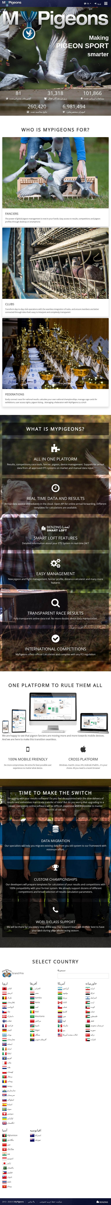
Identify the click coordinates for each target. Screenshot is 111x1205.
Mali (37, 1011)
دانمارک (10, 1016)
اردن (92, 1002)
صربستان (11, 1095)
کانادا (64, 1002)
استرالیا (38, 1135)
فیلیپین (9, 1172)
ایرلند (9, 1048)
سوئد (9, 1109)
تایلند (9, 1181)
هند (8, 1154)
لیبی (36, 1007)
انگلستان (10, 1123)
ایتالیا (9, 1053)
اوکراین (10, 1118)
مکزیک (65, 1025)
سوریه (93, 1030)
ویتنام (9, 1186)
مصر (37, 993)
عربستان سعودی (97, 1025)
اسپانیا (9, 1104)
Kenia (37, 1002)
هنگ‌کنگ (10, 1149)
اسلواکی (10, 1099)
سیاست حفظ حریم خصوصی (51, 1201)
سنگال (37, 1034)
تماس (30, 1201)
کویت (92, 1007)
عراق (92, 993)
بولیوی (65, 993)
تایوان (9, 1177)
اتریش (9, 993)
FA (88, 3)
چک (8, 1011)
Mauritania (39, 1016)
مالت (9, 1062)
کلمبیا (64, 1011)
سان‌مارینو (11, 1090)
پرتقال (9, 1076)
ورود (99, 3)
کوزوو (9, 1058)
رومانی (10, 1081)
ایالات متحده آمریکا (70, 1034)
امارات (93, 1039)
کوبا (64, 1021)
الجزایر (37, 988)
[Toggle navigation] (106, 3)
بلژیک (9, 997)
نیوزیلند (38, 1140)
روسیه (9, 1086)
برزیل (64, 997)
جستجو (62, 970)
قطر (92, 1021)
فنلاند (9, 1021)
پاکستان (10, 1167)
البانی (9, 988)
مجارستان (11, 1039)
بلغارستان (11, 1002)
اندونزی (10, 1158)
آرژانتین (65, 988)
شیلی (64, 1007)
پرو (63, 1030)
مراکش (38, 1021)
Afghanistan (12, 1135)
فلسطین (93, 1016)
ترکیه (92, 1034)
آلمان (9, 1030)
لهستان (10, 1072)
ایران (92, 988)
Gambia (38, 997)
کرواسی (10, 1007)
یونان (9, 1034)
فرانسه (10, 1025)
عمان (92, 1011)
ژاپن (9, 1163)
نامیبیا (37, 1025)
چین (64, 1016)
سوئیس (10, 1113)
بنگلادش (10, 1140)
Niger (37, 1030)
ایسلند (9, 1044)
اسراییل (93, 997)
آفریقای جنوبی (40, 1039)
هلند (8, 1067)
